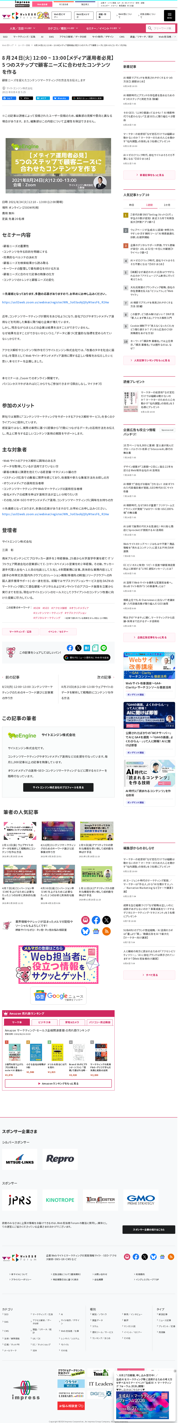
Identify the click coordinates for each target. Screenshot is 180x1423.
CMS (122, 36)
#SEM (36, 608)
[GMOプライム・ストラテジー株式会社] (141, 1200)
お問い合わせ (100, 1274)
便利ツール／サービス (102, 1332)
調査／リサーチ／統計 (141, 36)
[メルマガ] (85, 920)
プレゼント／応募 (167, 1326)
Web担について (125, 15)
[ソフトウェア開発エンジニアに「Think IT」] (101, 1374)
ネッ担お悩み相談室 (56, 930)
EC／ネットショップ (41, 1344)
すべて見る (152, 975)
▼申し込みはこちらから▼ (130, 1389)
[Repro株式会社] (60, 1159)
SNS (51, 36)
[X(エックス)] (106, 920)
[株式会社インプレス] (26, 1390)
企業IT (103, 3)
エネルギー (105, 6)
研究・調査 (140, 3)
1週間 (149, 205)
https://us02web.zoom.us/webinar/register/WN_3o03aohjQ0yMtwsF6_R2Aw (55, 302)
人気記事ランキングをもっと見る (152, 360)
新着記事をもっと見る (152, 175)
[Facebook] (96, 920)
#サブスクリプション (75, 613)
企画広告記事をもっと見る (152, 637)
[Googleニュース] (96, 931)
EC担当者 (63, 4)
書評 (126, 1320)
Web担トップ (8, 45)
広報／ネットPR (12, 1344)
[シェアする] (70, 648)
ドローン (114, 6)
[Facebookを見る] (136, 1257)
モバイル (65, 1344)
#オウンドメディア (79, 608)
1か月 (167, 205)
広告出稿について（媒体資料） (67, 1274)
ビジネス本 (44, 1022)
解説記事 (163, 1314)
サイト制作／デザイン (103, 36)
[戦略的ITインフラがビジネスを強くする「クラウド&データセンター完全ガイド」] (71, 1374)
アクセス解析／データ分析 (72, 36)
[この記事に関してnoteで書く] (95, 648)
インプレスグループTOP (147, 1279)
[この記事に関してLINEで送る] (104, 648)
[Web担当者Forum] (19, 1259)
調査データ (97, 1320)
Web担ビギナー (59, 15)
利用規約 (140, 1274)
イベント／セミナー (133, 1332)
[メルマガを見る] (127, 1257)
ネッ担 (39, 930)
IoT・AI (120, 3)
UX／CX (36, 1338)
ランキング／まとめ (101, 1338)
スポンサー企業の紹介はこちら (149, 1229)
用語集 (162, 1332)
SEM (35, 1350)
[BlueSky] (85, 931)
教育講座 (122, 6)
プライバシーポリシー (21, 1279)
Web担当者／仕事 (70, 1330)
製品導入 (85, 4)
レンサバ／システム (70, 1338)
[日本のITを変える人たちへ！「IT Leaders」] (101, 1385)
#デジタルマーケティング (46, 618)
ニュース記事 (165, 1320)
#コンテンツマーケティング (48, 613)
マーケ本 (17, 1022)
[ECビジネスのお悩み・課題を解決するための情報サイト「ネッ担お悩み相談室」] (71, 1407)
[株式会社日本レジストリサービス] (19, 1200)
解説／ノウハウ (99, 1314)
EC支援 (130, 6)
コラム (95, 1326)
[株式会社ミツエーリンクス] (19, 1159)
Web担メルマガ (82, 15)
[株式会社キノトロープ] (60, 1200)
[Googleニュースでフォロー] (162, 1257)
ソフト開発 (111, 3)
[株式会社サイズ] (100, 1200)
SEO (5, 36)
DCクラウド (129, 3)
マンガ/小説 (129, 1326)
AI (42, 36)
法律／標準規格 (12, 1338)
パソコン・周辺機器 (99, 1022)
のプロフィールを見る (58, 787)
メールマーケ (10, 1350)
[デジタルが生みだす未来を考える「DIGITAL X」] (101, 1396)
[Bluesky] (153, 1257)
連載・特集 (102, 15)
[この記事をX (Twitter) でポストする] (78, 648)
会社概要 (98, 1279)
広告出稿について (147, 15)
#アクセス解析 (59, 608)
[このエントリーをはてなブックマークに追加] (87, 648)
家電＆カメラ (72, 1022)
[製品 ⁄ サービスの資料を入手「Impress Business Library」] (71, 1396)
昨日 (131, 205)
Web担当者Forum (19, 15)
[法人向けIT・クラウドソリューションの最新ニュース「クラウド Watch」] (71, 1385)
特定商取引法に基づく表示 (65, 1279)
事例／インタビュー (133, 1314)
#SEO (46, 608)
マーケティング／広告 (24, 36)
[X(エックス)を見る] (145, 1257)
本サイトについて (19, 1274)
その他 (64, 1350)
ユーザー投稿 (24, 45)
